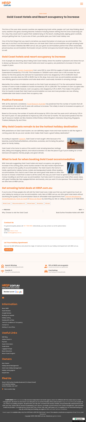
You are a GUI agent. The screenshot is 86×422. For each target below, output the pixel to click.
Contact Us (5, 325)
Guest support (7, 412)
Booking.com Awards (8, 315)
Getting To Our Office (8, 327)
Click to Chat (14, 231)
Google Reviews (6, 313)
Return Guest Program (8, 353)
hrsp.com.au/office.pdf (69, 402)
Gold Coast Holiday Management (12, 368)
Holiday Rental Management (10, 365)
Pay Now (4, 342)
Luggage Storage (7, 349)
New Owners (5, 363)
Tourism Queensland (25, 70)
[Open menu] (81, 4)
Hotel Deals (31, 203)
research (22, 139)
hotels (47, 203)
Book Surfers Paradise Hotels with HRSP (70, 211)
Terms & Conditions (61, 409)
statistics (40, 203)
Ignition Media (57, 416)
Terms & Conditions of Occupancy (12, 322)
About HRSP (5, 308)
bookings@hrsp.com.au (15, 233)
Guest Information (7, 344)
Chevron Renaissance (73, 197)
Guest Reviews (6, 311)
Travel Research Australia (36, 104)
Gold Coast (43, 13)
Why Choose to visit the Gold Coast (15, 211)
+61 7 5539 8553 (28, 226)
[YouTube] (3, 298)
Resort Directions (7, 351)
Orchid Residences (9, 199)
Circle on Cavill (21, 199)
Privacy (79, 412)
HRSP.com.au (17, 400)
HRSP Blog (5, 337)
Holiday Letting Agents (8, 370)
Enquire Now (5, 373)
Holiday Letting (6, 318)
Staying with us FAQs (8, 320)
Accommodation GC (18, 203)
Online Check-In (7, 339)
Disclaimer (43, 414)
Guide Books (5, 346)
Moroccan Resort (35, 199)
